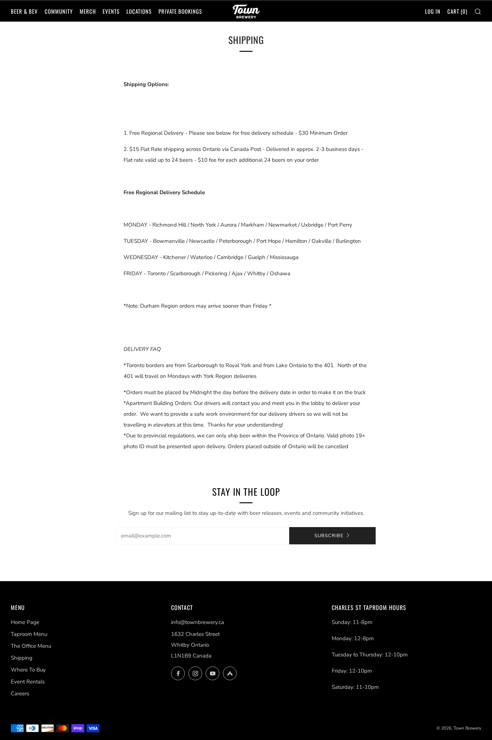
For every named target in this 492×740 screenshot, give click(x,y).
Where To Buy (28, 669)
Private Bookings (180, 11)
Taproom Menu (29, 634)
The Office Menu (31, 646)
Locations (139, 11)
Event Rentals (28, 681)
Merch (88, 11)
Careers (20, 693)
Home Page (25, 622)
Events (111, 11)
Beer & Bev (24, 11)
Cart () (457, 11)
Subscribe (329, 535)
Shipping (21, 657)
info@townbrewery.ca (197, 622)
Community (59, 11)
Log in (432, 11)
